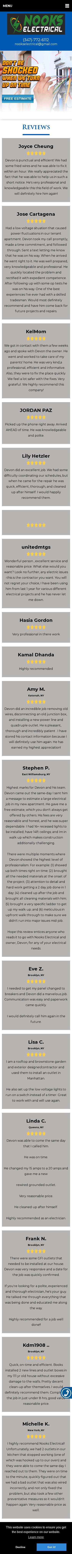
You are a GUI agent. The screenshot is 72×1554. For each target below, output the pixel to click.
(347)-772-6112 (36, 40)
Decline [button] (20, 1547)
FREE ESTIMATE (17, 99)
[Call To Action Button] (66, 1393)
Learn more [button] (36, 1537)
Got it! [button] (51, 1547)
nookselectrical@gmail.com (36, 44)
